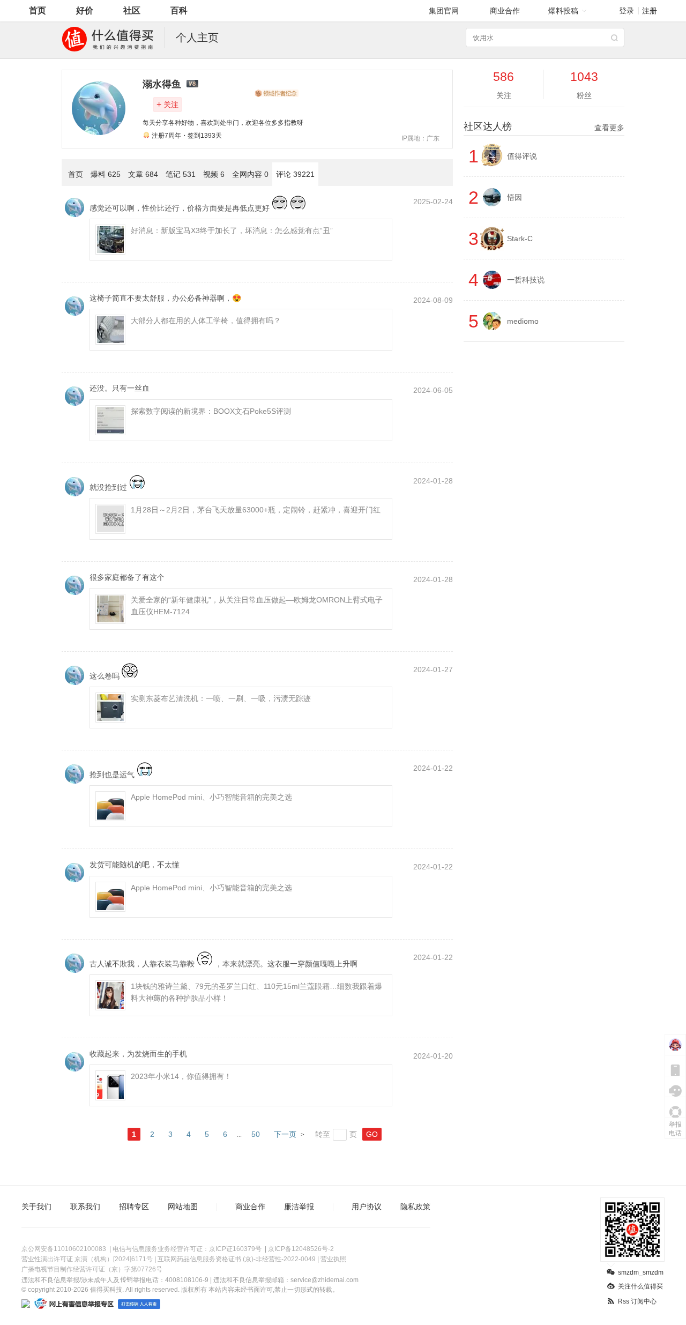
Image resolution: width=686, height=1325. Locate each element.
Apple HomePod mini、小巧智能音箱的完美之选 (211, 797)
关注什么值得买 (640, 1286)
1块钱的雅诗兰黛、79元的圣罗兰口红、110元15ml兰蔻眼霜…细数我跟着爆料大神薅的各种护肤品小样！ (256, 992)
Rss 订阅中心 (637, 1301)
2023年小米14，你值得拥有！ (181, 1076)
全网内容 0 (250, 174)
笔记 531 (181, 174)
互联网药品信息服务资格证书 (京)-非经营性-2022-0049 (237, 1259)
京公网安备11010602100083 (63, 1249)
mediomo (523, 321)
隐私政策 (415, 1206)
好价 (84, 10)
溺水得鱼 (162, 84)
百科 (179, 10)
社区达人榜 (544, 126)
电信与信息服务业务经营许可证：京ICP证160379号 (187, 1249)
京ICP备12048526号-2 (301, 1249)
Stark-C (520, 238)
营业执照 (333, 1259)
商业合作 (505, 10)
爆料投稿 (563, 10)
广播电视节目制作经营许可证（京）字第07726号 (91, 1269)
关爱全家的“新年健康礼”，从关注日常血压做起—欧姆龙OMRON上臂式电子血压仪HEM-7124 (257, 605)
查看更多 (609, 127)
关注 (167, 104)
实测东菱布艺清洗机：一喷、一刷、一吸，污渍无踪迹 (221, 698)
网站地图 (183, 1206)
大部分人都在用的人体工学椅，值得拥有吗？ (206, 320)
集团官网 (444, 10)
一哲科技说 (526, 280)
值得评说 (522, 156)
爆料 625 (106, 174)
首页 (37, 10)
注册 (649, 10)
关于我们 (36, 1206)
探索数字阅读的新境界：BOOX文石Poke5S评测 (211, 411)
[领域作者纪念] (277, 93)
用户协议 (367, 1206)
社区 (131, 10)
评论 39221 (295, 174)
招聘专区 (134, 1206)
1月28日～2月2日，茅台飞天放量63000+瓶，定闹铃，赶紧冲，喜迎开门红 (256, 509)
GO (372, 1134)
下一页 (285, 1134)
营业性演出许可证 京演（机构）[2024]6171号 (87, 1259)
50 (255, 1134)
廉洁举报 (299, 1206)
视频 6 (214, 174)
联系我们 (85, 1206)
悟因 (514, 197)
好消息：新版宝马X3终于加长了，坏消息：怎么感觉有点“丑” (232, 230)
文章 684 (143, 174)
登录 (626, 10)
